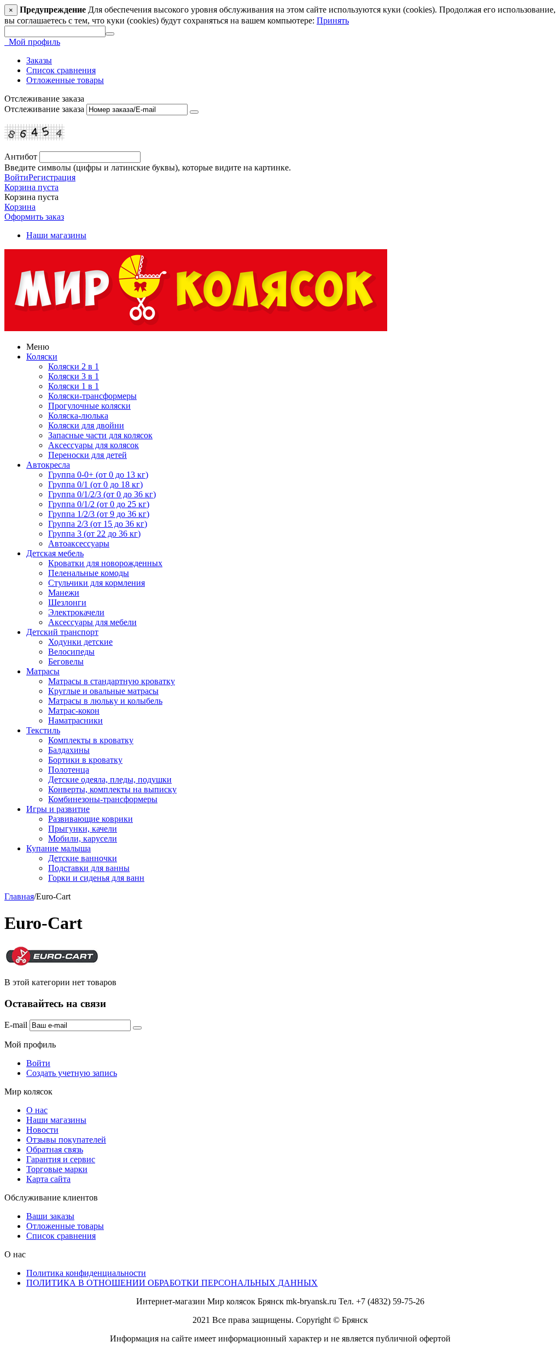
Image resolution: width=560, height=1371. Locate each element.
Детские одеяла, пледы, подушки (110, 779)
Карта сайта (48, 1179)
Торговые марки (57, 1169)
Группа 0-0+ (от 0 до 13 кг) (98, 474)
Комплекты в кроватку (90, 740)
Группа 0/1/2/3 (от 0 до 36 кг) (102, 494)
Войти (16, 177)
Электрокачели (76, 612)
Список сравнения (61, 70)
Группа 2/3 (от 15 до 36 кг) (97, 523)
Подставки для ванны (89, 868)
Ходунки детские (80, 641)
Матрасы (43, 671)
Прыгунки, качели (82, 828)
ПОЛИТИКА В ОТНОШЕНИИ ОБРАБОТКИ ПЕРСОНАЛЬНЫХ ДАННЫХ (172, 1282)
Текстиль (43, 730)
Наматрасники (75, 720)
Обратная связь (54, 1149)
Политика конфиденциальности (86, 1273)
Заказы (39, 60)
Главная (19, 896)
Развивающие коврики (90, 818)
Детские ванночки (82, 858)
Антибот (20, 156)
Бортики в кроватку (85, 759)
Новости (42, 1129)
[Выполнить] (194, 112)
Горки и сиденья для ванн (96, 877)
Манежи (63, 592)
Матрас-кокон (74, 710)
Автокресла (48, 464)
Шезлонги (67, 602)
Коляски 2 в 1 (73, 366)
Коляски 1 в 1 (73, 386)
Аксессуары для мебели (92, 622)
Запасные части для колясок (100, 435)
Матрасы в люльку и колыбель (105, 700)
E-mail (15, 1024)
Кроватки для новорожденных (105, 563)
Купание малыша (58, 848)
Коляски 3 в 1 (73, 376)
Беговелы (66, 661)
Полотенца (68, 769)
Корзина (20, 206)
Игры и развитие (58, 809)
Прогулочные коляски (89, 405)
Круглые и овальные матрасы (103, 691)
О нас (37, 1110)
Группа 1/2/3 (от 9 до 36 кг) (98, 514)
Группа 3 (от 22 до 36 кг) (94, 533)
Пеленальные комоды (88, 573)
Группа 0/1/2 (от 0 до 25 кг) (98, 504)
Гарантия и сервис (60, 1159)
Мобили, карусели (82, 838)
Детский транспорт (62, 632)
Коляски (41, 356)
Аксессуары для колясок (93, 445)
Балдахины (69, 750)
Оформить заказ (34, 216)
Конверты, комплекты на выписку (112, 789)
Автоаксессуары (78, 543)
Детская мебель (55, 553)
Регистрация (51, 177)
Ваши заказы (50, 1216)
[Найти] (110, 34)
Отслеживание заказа (44, 109)
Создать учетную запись (71, 1073)
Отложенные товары (65, 80)
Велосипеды (71, 651)
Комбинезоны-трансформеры (103, 799)
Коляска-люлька (78, 415)
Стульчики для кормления (96, 582)
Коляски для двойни (86, 425)
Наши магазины (56, 235)
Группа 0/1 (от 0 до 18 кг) (95, 484)
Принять (333, 20)
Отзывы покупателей (66, 1139)
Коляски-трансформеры (92, 396)
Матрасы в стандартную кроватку (111, 681)
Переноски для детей (87, 455)
